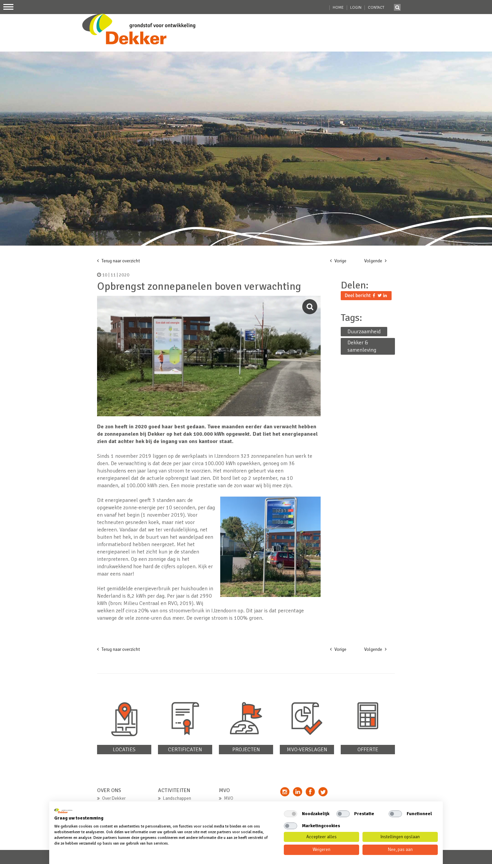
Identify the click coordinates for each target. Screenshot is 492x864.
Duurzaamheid (364, 331)
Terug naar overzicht (120, 261)
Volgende (373, 261)
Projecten (246, 749)
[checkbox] (290, 813)
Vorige (339, 261)
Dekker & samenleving (361, 346)
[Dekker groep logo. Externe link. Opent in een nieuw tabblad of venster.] (63, 811)
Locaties (124, 749)
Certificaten (185, 749)
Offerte (367, 749)
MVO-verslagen (307, 749)
